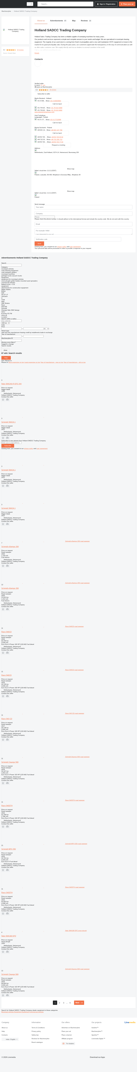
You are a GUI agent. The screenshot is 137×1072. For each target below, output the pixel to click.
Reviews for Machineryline (40, 1038)
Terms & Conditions (38, 1027)
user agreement (75, 246)
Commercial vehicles (37, 1012)
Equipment (18, 1012)
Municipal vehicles (7, 1012)
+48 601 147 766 (56, 130)
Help (3, 1031)
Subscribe (7, 446)
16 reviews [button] (20, 50)
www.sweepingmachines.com (44, 112)
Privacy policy (36, 1031)
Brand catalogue (37, 1042)
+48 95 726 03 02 (57, 137)
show (5, 350)
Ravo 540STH (7, 806)
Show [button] (48, 101)
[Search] (39, 4)
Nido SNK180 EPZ (8, 936)
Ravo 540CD (6, 632)
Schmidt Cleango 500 (9, 762)
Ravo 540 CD (6, 719)
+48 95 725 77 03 (57, 142)
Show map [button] (70, 169)
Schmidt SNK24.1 (8, 422)
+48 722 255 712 (56, 139)
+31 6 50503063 (55, 101)
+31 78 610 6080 (56, 108)
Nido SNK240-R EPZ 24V (11, 384)
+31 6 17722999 (55, 119)
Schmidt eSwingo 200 (10, 547)
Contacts (5, 1035)
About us (5, 1027)
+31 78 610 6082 (56, 110)
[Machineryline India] (13, 4)
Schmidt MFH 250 (8, 849)
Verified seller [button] (39, 83)
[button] (44, 94)
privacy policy (61, 246)
